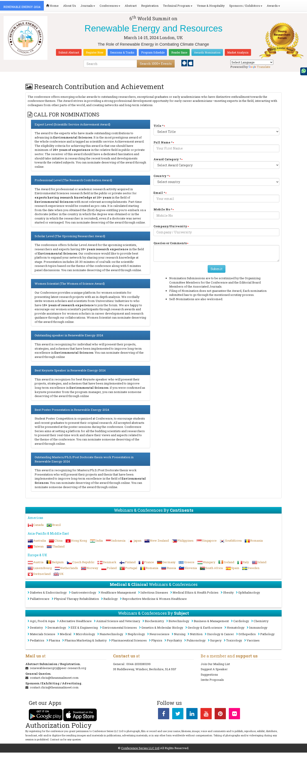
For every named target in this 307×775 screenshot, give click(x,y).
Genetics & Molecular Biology (162, 627)
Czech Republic (83, 562)
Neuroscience (159, 634)
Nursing (179, 634)
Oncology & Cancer (220, 634)
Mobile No (163, 209)
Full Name (163, 142)
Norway (92, 568)
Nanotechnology (111, 634)
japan (137, 540)
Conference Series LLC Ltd (140, 748)
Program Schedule (153, 52)
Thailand (58, 546)
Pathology (267, 634)
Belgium (58, 562)
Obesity (228, 592)
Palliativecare (39, 599)
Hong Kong (79, 540)
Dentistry (36, 627)
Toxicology (234, 640)
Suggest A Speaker (214, 669)
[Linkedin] (192, 714)
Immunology (258, 627)
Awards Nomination (207, 52)
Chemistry (261, 621)
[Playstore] (184, 63)
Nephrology (136, 634)
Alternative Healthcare (75, 621)
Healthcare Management (118, 592)
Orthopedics (247, 634)
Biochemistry (154, 621)
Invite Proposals (212, 680)
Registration (149, 6)
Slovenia (191, 568)
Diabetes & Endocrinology (48, 592)
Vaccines (253, 640)
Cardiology (241, 621)
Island (262, 562)
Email (159, 193)
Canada (38, 525)
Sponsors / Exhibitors (244, 6)
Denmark (109, 562)
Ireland (229, 562)
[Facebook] (163, 714)
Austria (38, 562)
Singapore (209, 540)
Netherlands (69, 568)
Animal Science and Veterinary (118, 621)
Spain (235, 568)
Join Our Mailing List (215, 664)
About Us (69, 6)
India (99, 540)
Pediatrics (37, 640)
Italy (246, 562)
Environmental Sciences (119, 627)
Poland (112, 568)
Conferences (109, 6)
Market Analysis (238, 52)
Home (54, 6)
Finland (130, 562)
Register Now (94, 52)
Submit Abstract (68, 52)
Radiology (110, 599)
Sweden (253, 568)
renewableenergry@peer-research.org (58, 668)
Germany (169, 562)
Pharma (54, 640)
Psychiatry (174, 640)
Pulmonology (196, 640)
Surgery (216, 640)
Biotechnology (179, 621)
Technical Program (176, 6)
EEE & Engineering (84, 627)
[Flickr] (234, 714)
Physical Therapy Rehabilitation (76, 599)
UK (61, 574)
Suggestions (209, 674)
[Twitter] (177, 714)
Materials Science (42, 634)
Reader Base (179, 52)
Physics (156, 640)
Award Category (167, 159)
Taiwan (38, 546)
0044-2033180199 (138, 664)
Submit (216, 269)
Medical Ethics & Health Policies (195, 592)
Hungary (209, 562)
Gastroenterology (83, 592)
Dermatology (56, 627)
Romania (256, 540)
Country (161, 176)
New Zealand (159, 540)
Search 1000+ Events (156, 63)
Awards (272, 6)
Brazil (56, 525)
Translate (263, 67)
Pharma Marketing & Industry (86, 640)
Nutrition (196, 634)
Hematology (236, 627)
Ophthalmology (249, 592)
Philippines (185, 540)
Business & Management (211, 621)
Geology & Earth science (205, 627)
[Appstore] (190, 63)
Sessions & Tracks (122, 52)
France (149, 562)
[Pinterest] (220, 714)
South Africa (214, 568)
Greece (189, 562)
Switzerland (42, 574)
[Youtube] (206, 714)
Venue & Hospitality (211, 6)
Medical (65, 634)
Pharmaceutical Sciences (129, 640)
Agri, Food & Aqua (42, 621)
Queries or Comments (170, 243)
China (58, 540)
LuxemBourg (42, 568)
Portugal (131, 568)
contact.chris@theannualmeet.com (54, 678)
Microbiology (85, 634)
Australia (39, 540)
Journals (86, 6)
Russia (171, 568)
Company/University (170, 226)
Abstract (131, 6)
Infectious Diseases (154, 592)
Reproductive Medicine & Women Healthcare (154, 599)
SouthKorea (233, 540)
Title (158, 126)
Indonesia (118, 540)
